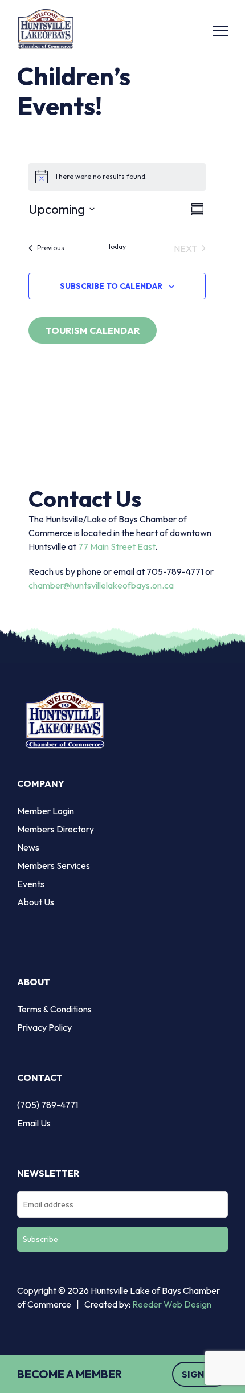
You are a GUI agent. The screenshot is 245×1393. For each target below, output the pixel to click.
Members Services (53, 865)
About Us (35, 902)
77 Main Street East (116, 546)
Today (117, 246)
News (28, 847)
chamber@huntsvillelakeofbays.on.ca (101, 585)
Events (30, 883)
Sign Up (200, 1374)
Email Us (34, 1123)
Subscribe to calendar (111, 286)
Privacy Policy (44, 1027)
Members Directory (55, 829)
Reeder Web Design (171, 1304)
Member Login (45, 810)
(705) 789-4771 (47, 1104)
